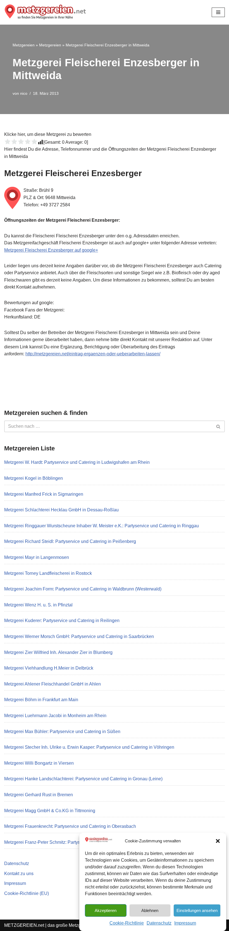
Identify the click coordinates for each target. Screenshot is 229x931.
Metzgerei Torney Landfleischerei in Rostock (48, 573)
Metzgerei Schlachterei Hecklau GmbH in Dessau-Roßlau (61, 509)
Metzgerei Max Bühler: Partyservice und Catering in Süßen (62, 731)
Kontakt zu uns (19, 873)
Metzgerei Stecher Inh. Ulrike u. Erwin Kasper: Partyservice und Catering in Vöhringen (89, 747)
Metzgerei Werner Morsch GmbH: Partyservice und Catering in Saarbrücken (79, 636)
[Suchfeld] (218, 426)
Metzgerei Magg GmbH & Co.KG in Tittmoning (49, 810)
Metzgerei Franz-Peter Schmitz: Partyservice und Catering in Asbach (72, 842)
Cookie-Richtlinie (126, 923)
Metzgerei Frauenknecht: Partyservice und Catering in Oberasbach (70, 826)
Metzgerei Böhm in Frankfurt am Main (41, 699)
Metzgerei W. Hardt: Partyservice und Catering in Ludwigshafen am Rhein (77, 462)
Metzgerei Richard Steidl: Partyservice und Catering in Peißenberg (70, 541)
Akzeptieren (105, 910)
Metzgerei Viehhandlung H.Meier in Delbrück (48, 668)
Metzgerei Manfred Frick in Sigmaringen (43, 494)
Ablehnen (149, 910)
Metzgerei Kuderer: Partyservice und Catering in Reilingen (62, 620)
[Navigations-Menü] (218, 12)
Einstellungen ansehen (197, 910)
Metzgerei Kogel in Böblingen (33, 478)
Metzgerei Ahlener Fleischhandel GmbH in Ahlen (52, 684)
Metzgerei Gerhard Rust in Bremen (38, 794)
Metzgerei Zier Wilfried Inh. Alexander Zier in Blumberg (58, 652)
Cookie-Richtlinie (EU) (26, 893)
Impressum (185, 923)
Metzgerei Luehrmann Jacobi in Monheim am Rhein (55, 715)
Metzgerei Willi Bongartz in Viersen (39, 763)
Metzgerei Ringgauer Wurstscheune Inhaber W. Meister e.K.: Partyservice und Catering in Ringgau (101, 525)
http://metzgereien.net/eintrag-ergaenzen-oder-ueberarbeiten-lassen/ (92, 353)
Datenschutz (159, 923)
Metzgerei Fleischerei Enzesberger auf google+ (51, 250)
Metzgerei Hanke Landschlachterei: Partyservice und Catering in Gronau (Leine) (83, 778)
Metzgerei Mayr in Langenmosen (36, 557)
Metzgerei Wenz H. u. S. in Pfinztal (38, 604)
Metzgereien (24, 45)
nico (23, 93)
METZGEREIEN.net (24, 925)
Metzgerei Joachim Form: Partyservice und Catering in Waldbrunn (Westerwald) (82, 589)
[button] (218, 841)
